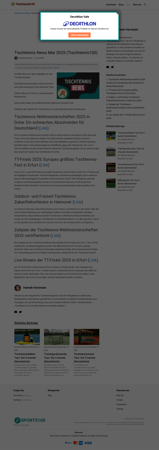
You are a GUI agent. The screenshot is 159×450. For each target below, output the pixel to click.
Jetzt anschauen (79, 35)
